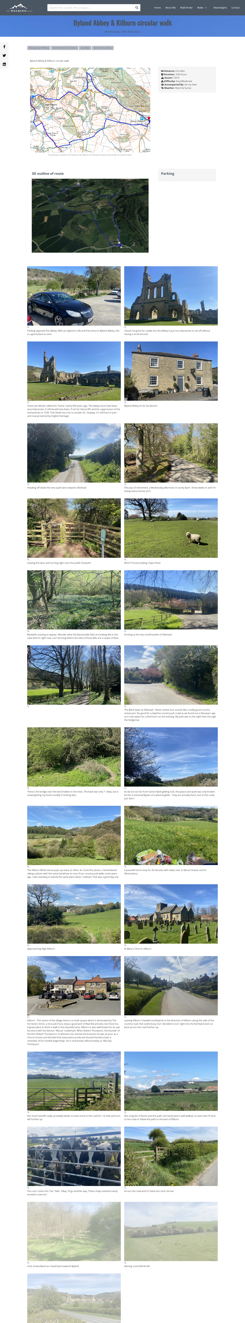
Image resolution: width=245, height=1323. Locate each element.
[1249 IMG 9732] (171, 1083)
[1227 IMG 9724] (74, 915)
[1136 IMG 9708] (171, 601)
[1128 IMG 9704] (171, 529)
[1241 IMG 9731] (74, 1083)
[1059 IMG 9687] (74, 372)
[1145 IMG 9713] (171, 676)
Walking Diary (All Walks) (39, 48)
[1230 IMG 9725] (171, 915)
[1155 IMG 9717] (171, 758)
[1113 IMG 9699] (74, 454)
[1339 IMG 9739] (171, 1233)
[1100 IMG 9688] (171, 372)
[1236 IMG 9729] (171, 987)
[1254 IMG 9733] (74, 1158)
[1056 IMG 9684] (74, 297)
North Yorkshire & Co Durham (65, 48)
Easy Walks (85, 48)
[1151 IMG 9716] (74, 758)
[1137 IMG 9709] (74, 676)
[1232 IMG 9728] (74, 987)
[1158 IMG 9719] (74, 837)
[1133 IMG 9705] (74, 601)
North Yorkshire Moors (103, 48)
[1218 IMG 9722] (171, 837)
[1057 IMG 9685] (171, 297)
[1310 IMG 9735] (171, 1158)
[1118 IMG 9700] (171, 454)
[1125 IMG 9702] (74, 529)
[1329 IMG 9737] (74, 1233)
